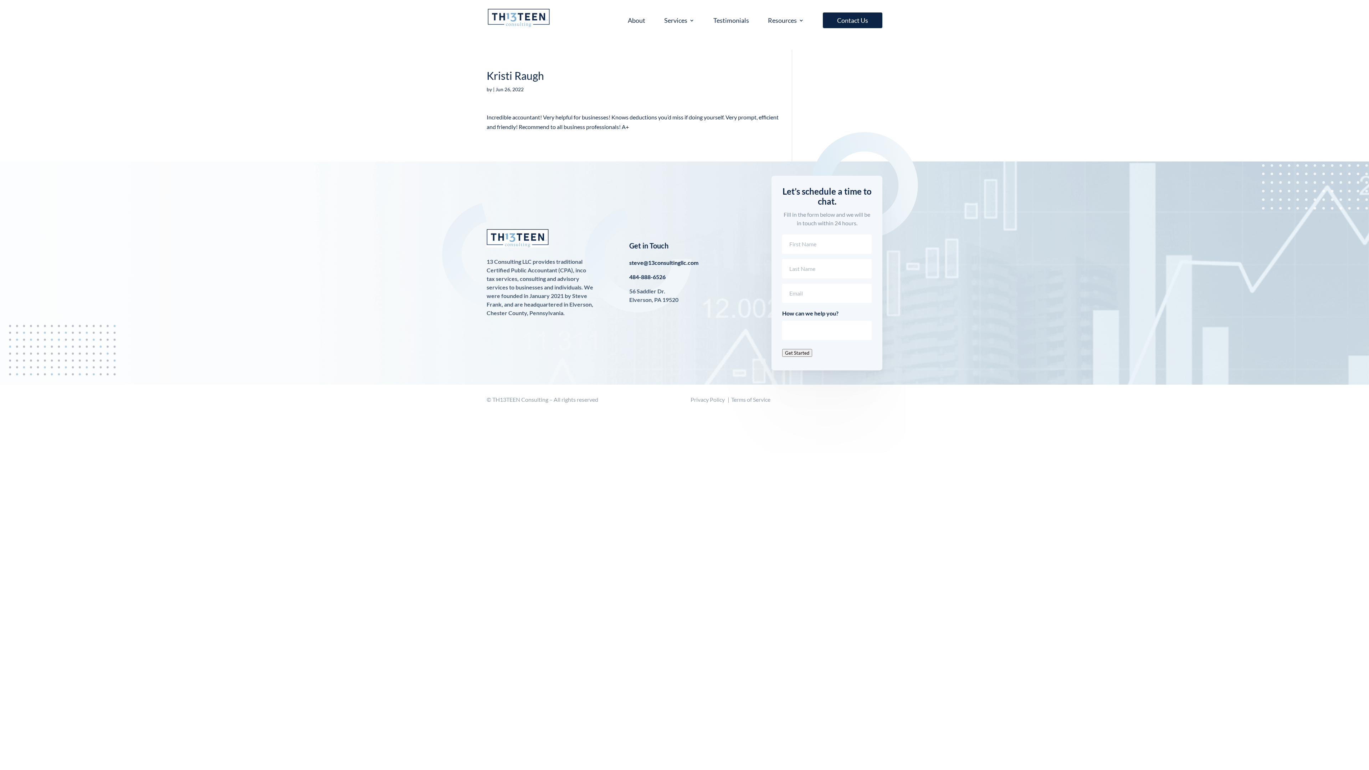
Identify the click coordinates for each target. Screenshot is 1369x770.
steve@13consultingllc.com (663, 262)
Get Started (797, 353)
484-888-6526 (647, 276)
